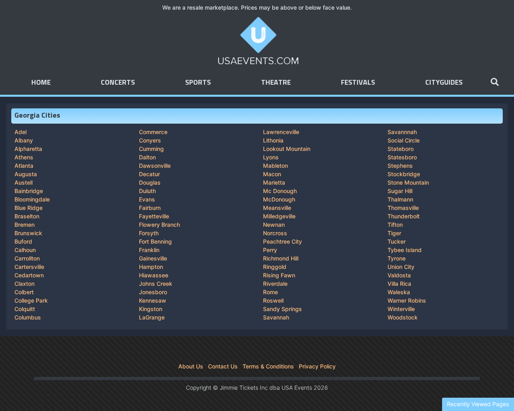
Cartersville (29, 266)
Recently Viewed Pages (478, 404)
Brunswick (28, 233)
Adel (20, 131)
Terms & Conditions (268, 366)
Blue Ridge (28, 207)
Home (41, 82)
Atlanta (23, 165)
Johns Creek (155, 283)
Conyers (150, 140)
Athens (23, 157)
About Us (190, 366)
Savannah (276, 317)
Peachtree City (282, 241)
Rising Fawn (279, 275)
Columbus (27, 317)
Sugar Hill (400, 190)
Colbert (24, 292)
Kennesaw (152, 300)
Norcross (275, 233)
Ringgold (274, 266)
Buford (23, 241)
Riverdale (275, 283)
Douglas (150, 182)
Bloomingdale (32, 199)
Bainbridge (28, 190)
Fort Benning (155, 241)
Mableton (275, 165)
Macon (272, 174)
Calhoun (25, 249)
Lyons (271, 157)
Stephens (400, 165)
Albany (23, 140)
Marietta (274, 182)
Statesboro (402, 157)
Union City (401, 266)
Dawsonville (155, 165)
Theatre (276, 82)
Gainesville (153, 258)
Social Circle (404, 140)
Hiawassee (153, 275)
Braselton (26, 216)
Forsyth (149, 233)
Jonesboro (153, 292)
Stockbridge (404, 174)
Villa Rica (399, 283)
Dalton (147, 157)
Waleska (399, 292)
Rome (270, 292)
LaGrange (152, 317)
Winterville (401, 308)
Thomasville (403, 207)
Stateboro (401, 148)
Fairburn (150, 207)
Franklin (149, 249)
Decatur (149, 174)
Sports (198, 82)
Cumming (151, 148)
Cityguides (444, 82)
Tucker (397, 241)
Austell (23, 182)
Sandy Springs (282, 308)
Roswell (273, 300)
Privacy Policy (317, 366)
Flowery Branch (159, 224)
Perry (270, 249)
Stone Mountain (408, 182)
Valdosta (399, 275)
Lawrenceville (281, 131)
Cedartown (29, 275)
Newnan (274, 224)
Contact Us (223, 366)
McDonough (279, 199)
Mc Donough (280, 190)
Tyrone (397, 258)
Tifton (395, 224)
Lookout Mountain (286, 148)
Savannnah (402, 131)
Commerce (153, 131)
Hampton (151, 266)
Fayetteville (154, 216)
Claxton (24, 283)
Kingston (150, 308)
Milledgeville (279, 216)
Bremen (24, 224)
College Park (31, 300)
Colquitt (24, 308)
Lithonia (273, 140)
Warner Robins (407, 300)
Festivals (358, 82)
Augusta (25, 174)
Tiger (394, 233)
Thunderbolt (404, 216)
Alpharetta (28, 148)
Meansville (277, 207)
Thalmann (400, 199)
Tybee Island (405, 249)
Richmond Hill (280, 258)
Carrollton (27, 258)
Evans (147, 199)
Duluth (147, 190)
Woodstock (403, 317)
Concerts (118, 82)
